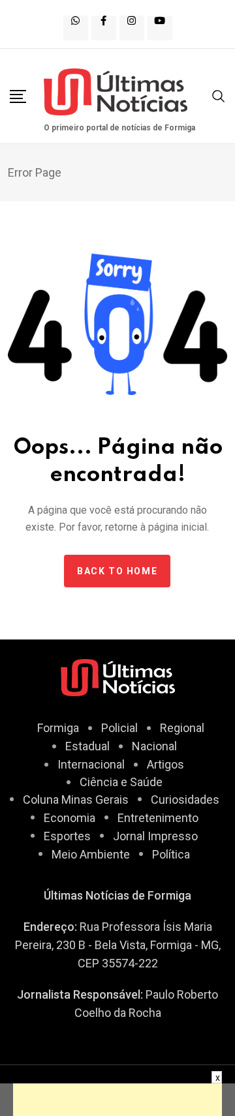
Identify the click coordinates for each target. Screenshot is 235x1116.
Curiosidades (185, 799)
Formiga (58, 728)
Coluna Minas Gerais (76, 799)
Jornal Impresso (155, 836)
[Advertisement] (117, 1099)
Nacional (154, 746)
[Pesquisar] (218, 95)
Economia (69, 818)
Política (171, 854)
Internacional (91, 764)
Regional (182, 728)
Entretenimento (158, 818)
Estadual (87, 746)
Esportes (67, 836)
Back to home (117, 571)
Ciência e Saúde (121, 782)
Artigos (165, 764)
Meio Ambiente (91, 854)
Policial (119, 728)
